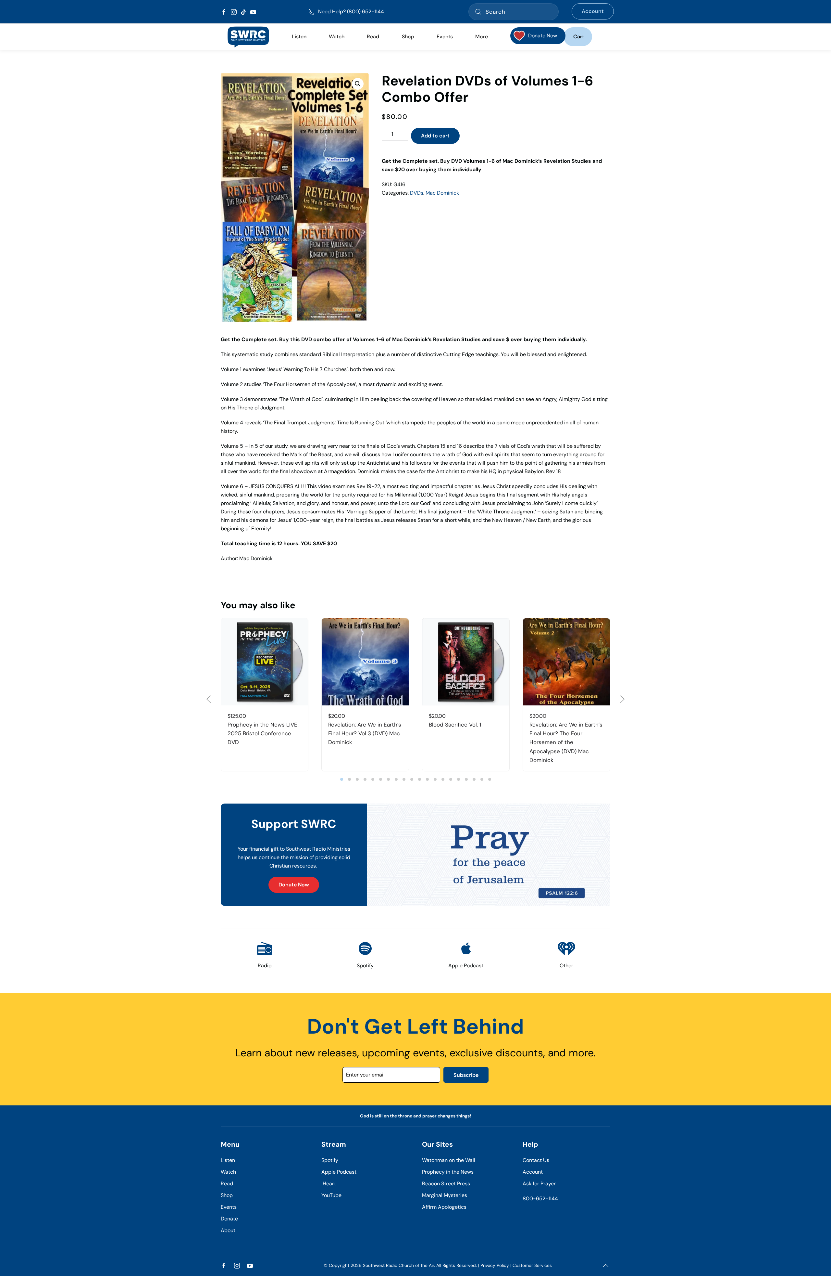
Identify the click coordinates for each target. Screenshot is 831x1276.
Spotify (329, 1160)
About (228, 1230)
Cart (578, 36)
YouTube (331, 1195)
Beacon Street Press (446, 1183)
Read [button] (373, 36)
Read (227, 1183)
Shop (408, 36)
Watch (228, 1171)
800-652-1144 (540, 1198)
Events (229, 1207)
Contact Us (536, 1160)
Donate (229, 1218)
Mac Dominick (442, 192)
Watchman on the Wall (448, 1160)
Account (593, 11)
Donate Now (294, 884)
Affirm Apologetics (444, 1207)
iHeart (328, 1183)
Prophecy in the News (448, 1171)
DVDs (416, 192)
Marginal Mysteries (444, 1195)
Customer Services (532, 1265)
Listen (299, 36)
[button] (358, 84)
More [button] (481, 36)
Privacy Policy (494, 1265)
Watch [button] (336, 36)
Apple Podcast (338, 1171)
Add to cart (435, 135)
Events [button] (445, 36)
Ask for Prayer (539, 1183)
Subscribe (465, 1075)
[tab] (341, 779)
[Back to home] (248, 37)
